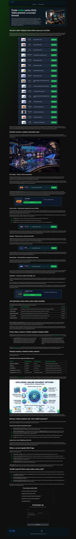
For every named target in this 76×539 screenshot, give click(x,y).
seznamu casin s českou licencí (57, 335)
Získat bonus (54, 39)
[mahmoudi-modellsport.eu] (12, 2)
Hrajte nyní (53, 187)
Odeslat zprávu (38, 524)
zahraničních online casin (17, 347)
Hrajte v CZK (53, 266)
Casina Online (34, 4)
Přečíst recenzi (32, 202)
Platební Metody (41, 4)
